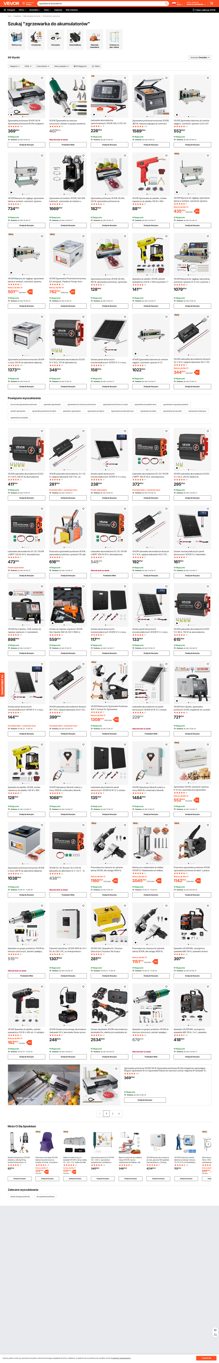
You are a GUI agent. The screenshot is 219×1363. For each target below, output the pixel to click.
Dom (9, 16)
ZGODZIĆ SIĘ (206, 1358)
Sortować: (194, 57)
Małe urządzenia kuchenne (31, 16)
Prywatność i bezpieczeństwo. (121, 1358)
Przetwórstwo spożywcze (51, 16)
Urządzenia (17, 16)
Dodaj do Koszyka (26, 145)
